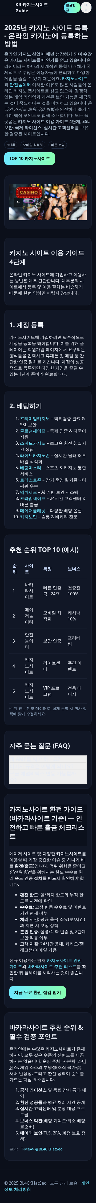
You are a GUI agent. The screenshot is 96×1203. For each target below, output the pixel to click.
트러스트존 (30, 480)
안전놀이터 (20, 84)
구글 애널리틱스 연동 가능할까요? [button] (43, 776)
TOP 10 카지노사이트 (29, 158)
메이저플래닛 (33, 510)
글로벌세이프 (33, 431)
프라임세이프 (33, 498)
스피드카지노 (33, 443)
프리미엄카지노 (35, 418)
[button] (18, 202)
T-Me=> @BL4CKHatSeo (41, 1149)
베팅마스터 (30, 468)
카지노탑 (28, 517)
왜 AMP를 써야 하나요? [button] (35, 759)
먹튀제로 (28, 492)
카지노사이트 (74, 78)
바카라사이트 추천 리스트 (52, 966)
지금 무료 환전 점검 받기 (37, 992)
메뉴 (86, 7)
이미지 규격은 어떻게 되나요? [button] (42, 766)
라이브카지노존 (35, 455)
